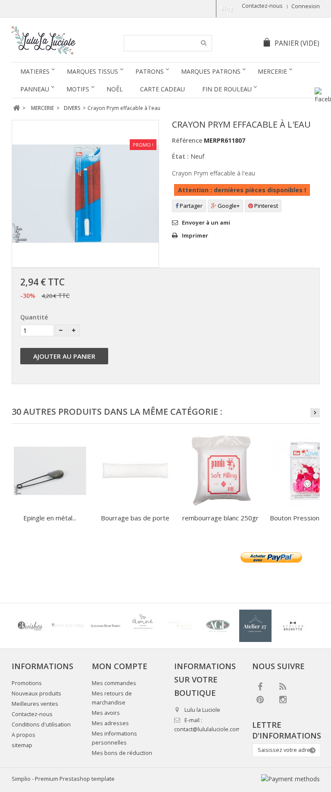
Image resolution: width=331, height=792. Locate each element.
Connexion (305, 6)
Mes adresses (110, 723)
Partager (190, 206)
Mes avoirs (106, 713)
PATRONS (149, 71)
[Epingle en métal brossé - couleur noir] (50, 470)
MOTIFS (77, 89)
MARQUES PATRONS (210, 71)
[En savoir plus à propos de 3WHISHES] (30, 626)
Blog (227, 8)
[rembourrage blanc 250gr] (220, 470)
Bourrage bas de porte (135, 517)
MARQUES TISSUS (92, 71)
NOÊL (114, 89)
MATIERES (35, 71)
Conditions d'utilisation (41, 724)
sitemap (22, 745)
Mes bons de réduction (122, 753)
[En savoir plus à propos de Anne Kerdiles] (180, 626)
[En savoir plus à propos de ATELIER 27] (255, 626)
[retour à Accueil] (16, 108)
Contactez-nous (262, 5)
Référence (187, 140)
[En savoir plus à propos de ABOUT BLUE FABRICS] (67, 626)
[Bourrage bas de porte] (135, 470)
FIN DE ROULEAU (227, 89)
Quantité (34, 317)
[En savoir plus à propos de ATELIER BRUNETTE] (292, 626)
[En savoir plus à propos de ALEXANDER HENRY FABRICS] (105, 626)
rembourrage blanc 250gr (220, 517)
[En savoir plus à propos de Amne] (142, 626)
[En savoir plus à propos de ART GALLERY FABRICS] (217, 626)
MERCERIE (272, 71)
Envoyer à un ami (206, 222)
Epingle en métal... (49, 517)
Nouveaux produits (36, 693)
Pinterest (265, 206)
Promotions (27, 683)
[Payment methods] (290, 779)
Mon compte (119, 666)
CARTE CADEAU (162, 89)
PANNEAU (34, 89)
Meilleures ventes (35, 703)
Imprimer (195, 235)
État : (180, 156)
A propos (23, 735)
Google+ (228, 206)
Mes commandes (114, 683)
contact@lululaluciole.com (207, 729)
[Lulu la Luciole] (62, 40)
